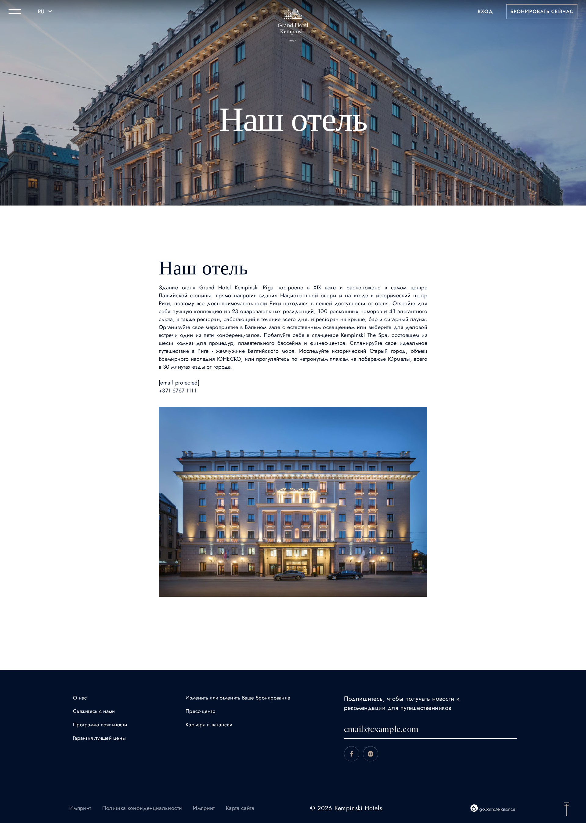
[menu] (15, 11)
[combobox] (46, 11)
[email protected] (179, 383)
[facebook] (351, 753)
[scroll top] (566, 808)
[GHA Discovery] (493, 808)
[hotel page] (293, 12)
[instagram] (370, 753)
